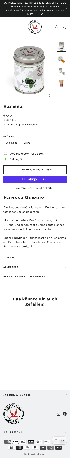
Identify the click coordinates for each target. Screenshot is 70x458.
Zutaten (9, 257)
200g (27, 142)
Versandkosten (29, 124)
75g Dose (11, 142)
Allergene (11, 267)
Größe (8, 136)
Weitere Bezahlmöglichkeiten (35, 188)
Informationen (16, 395)
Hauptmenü (13, 432)
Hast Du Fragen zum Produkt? (25, 276)
